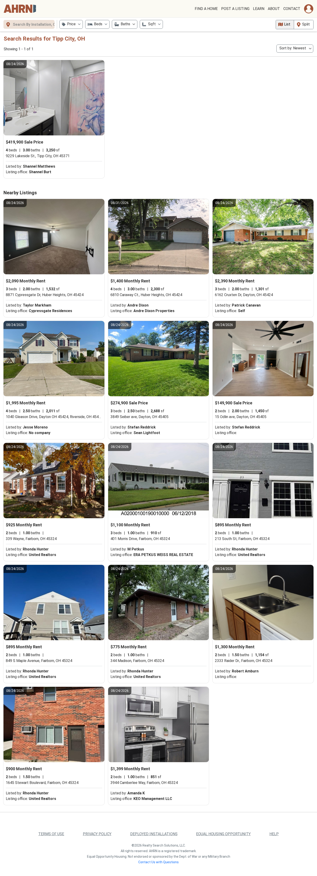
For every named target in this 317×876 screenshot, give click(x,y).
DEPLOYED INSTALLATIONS (154, 834)
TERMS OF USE (51, 834)
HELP (274, 834)
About (274, 8)
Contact (291, 8)
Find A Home (206, 8)
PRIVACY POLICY (97, 834)
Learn (258, 8)
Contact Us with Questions (158, 862)
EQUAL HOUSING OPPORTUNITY (223, 834)
